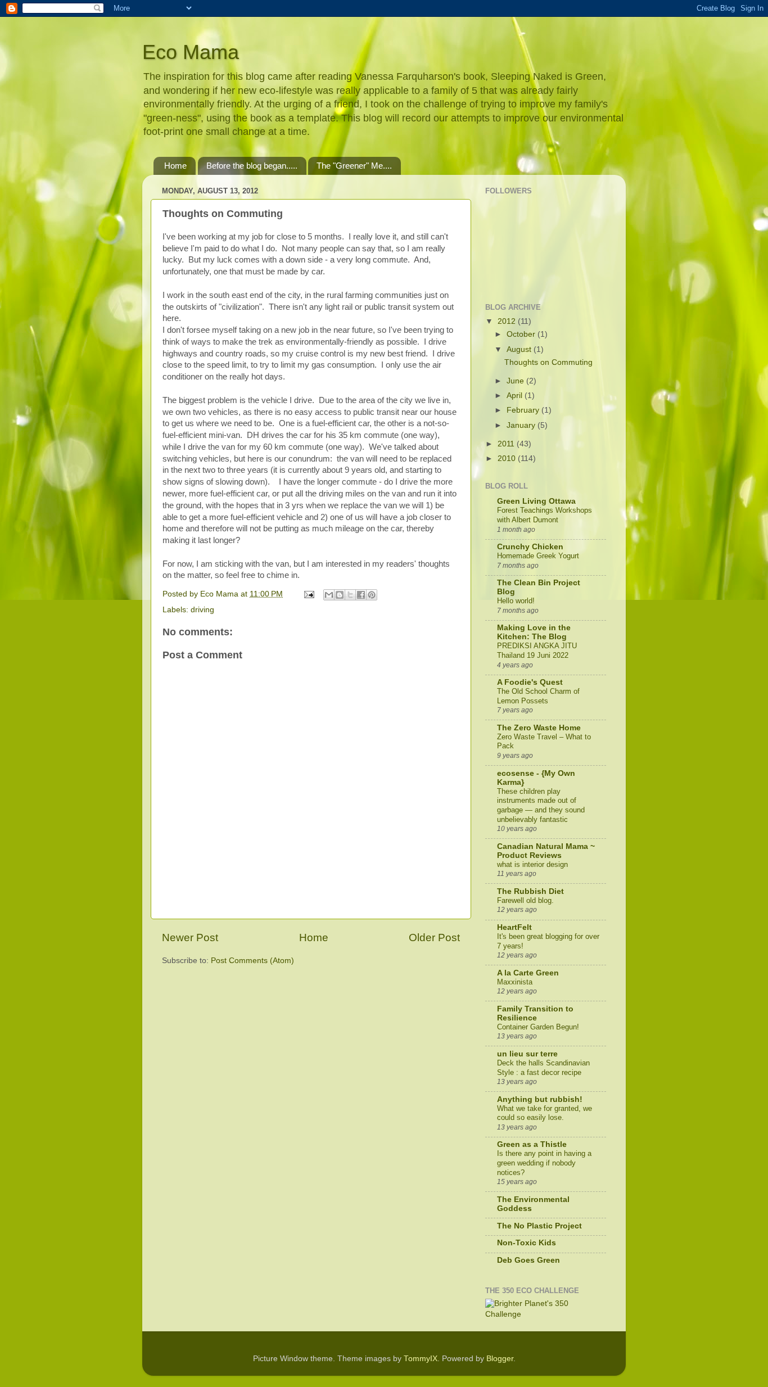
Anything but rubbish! (539, 1099)
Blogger (499, 1358)
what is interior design (532, 864)
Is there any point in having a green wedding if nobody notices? (544, 1162)
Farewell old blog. (525, 900)
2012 (508, 321)
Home (175, 165)
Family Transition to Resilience (535, 1013)
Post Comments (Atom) (252, 960)
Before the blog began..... (251, 165)
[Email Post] (308, 594)
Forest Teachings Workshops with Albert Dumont (544, 515)
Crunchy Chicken (530, 547)
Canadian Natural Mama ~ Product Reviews (546, 851)
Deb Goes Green (528, 1260)
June (516, 381)
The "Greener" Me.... (354, 165)
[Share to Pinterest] (371, 594)
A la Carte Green (528, 973)
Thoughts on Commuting (548, 362)
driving (202, 610)
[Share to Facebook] (361, 594)
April (516, 395)
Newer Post (190, 937)
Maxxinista (514, 982)
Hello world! (516, 601)
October (522, 334)
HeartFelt (514, 927)
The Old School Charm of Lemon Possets (538, 696)
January (522, 425)
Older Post (434, 937)
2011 (507, 444)
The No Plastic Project (539, 1226)
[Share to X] (350, 594)
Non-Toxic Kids (526, 1243)
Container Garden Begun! (538, 1027)
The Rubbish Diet (530, 891)
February (524, 410)
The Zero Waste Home (539, 728)
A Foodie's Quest (530, 682)
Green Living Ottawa (536, 501)
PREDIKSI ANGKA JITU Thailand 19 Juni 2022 (537, 650)
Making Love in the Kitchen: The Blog (534, 632)
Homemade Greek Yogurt (538, 556)
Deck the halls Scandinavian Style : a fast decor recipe (543, 1068)
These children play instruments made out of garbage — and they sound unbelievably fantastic (541, 805)
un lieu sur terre (527, 1054)
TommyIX (420, 1358)
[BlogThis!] (339, 594)
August (520, 349)
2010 (508, 458)
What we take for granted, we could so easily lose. (544, 1113)
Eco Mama (190, 52)
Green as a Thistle (532, 1144)
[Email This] (329, 594)
